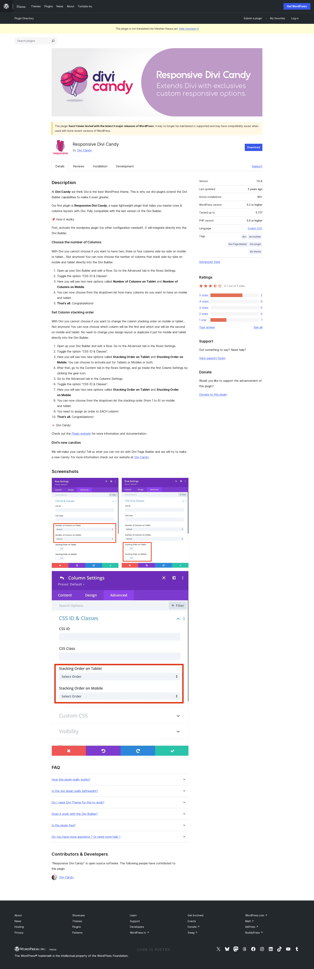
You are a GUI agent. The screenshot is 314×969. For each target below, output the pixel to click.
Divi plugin (255, 244)
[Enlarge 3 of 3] (184, 576)
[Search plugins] (53, 41)
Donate (194, 926)
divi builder (255, 236)
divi (244, 236)
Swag (193, 932)
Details (60, 166)
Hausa (52, 949)
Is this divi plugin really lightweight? (75, 791)
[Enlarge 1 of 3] (114, 482)
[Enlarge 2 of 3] (184, 482)
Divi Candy (84, 150)
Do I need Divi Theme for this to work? (78, 802)
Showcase (78, 915)
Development (125, 166)
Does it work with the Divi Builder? (75, 814)
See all (258, 327)
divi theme (255, 251)
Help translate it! (189, 28)
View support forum (212, 358)
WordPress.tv (139, 932)
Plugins (76, 926)
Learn (133, 915)
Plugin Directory (24, 18)
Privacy (19, 932)
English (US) (255, 228)
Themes (77, 921)
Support (257, 166)
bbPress (251, 926)
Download (253, 147)
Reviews (78, 166)
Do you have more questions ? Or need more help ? (86, 837)
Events (192, 921)
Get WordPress (297, 6)
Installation (100, 166)
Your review (207, 327)
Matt (249, 921)
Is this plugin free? (64, 825)
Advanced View (209, 262)
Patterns (77, 932)
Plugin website (81, 433)
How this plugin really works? (71, 779)
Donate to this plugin (213, 394)
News (18, 921)
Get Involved (195, 915)
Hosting (19, 926)
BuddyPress (254, 932)
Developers (137, 926)
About (18, 915)
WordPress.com (256, 915)
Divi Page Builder (238, 244)
